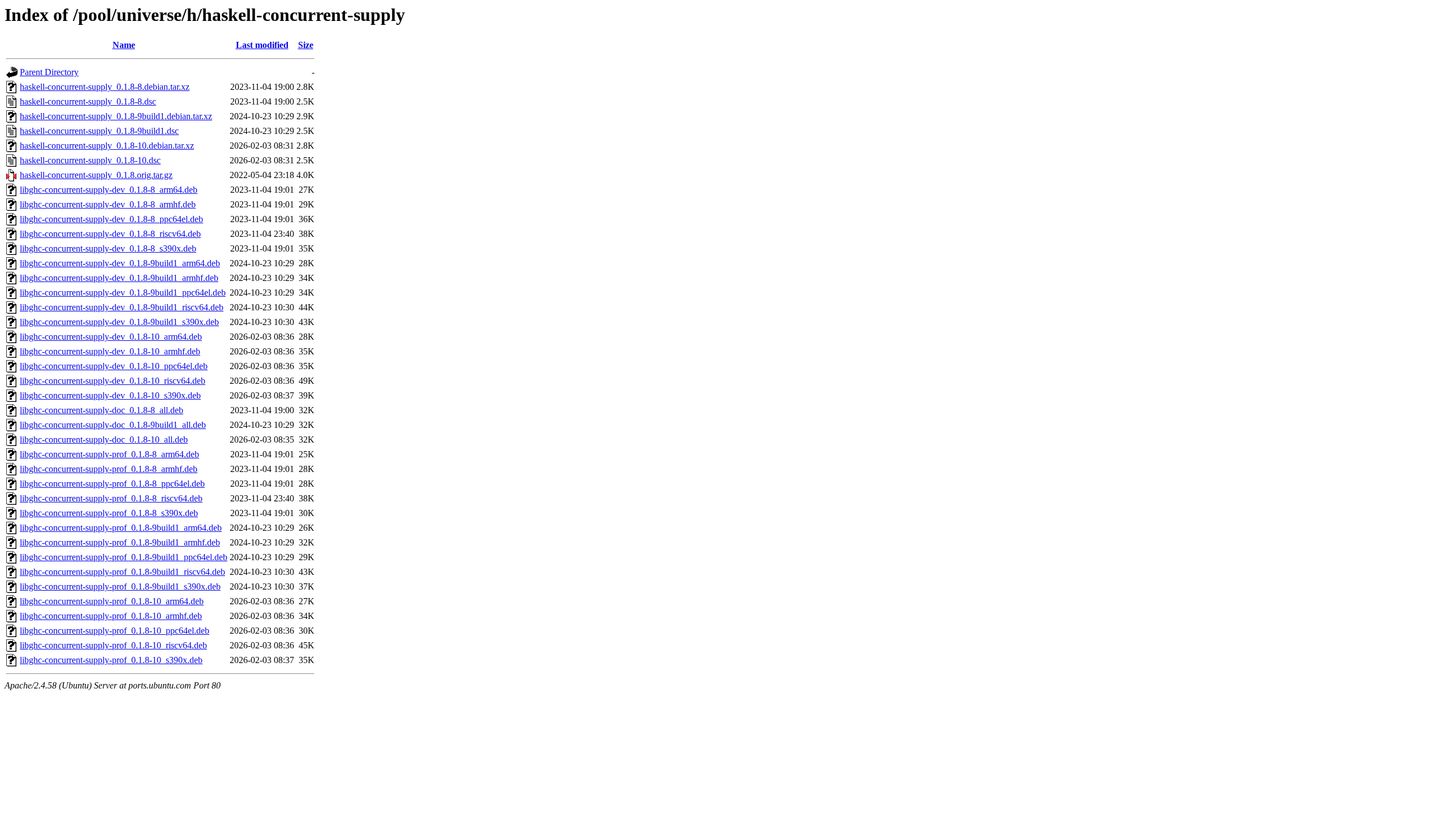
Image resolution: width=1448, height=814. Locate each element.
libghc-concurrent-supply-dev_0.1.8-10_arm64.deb (111, 336)
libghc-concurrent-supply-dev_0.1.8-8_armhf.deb (108, 204)
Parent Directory (49, 72)
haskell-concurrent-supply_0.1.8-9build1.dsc (99, 131)
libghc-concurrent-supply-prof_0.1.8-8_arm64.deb (109, 454)
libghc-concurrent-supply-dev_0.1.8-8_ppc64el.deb (111, 219)
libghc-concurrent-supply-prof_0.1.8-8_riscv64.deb (111, 498)
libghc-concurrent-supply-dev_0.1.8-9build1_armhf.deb (119, 278)
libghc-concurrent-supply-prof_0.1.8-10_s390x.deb (111, 660)
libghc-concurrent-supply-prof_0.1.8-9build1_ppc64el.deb (123, 557)
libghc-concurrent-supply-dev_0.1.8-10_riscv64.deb (112, 381)
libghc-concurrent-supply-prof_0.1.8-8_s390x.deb (109, 513)
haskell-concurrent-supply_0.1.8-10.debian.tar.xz (107, 145)
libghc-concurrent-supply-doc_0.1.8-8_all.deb (101, 410)
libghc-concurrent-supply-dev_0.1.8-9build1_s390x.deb (119, 322)
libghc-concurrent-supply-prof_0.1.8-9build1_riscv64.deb (122, 572)
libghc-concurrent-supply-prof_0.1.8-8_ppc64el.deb (112, 483)
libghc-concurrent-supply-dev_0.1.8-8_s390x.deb (108, 248)
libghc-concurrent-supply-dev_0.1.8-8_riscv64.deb (110, 234)
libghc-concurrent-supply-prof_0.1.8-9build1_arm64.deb (121, 527)
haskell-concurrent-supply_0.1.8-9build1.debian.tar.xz (116, 116)
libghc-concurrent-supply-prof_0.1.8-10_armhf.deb (111, 616)
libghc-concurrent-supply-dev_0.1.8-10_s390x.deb (110, 395)
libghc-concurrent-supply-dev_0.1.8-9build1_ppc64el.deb (123, 292)
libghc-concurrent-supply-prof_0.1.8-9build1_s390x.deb (120, 586)
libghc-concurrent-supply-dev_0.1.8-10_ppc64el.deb (114, 366)
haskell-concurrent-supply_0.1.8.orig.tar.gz (96, 175)
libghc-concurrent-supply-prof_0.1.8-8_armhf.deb (108, 469)
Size (305, 45)
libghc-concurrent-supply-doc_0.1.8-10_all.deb (104, 439)
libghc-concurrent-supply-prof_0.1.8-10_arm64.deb (112, 601)
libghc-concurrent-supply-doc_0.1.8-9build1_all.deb (113, 425)
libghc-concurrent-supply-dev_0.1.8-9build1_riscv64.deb (121, 307)
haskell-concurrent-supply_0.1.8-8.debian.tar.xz (104, 87)
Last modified (262, 45)
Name (124, 45)
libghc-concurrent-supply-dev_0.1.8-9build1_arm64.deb (120, 263)
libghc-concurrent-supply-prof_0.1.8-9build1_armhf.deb (120, 542)
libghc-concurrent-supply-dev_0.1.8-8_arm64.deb (108, 189)
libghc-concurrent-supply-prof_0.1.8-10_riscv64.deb (113, 645)
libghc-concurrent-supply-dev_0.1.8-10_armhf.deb (110, 351)
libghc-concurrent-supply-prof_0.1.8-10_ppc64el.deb (114, 630)
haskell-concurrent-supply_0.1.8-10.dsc (90, 160)
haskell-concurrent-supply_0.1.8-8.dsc (88, 101)
